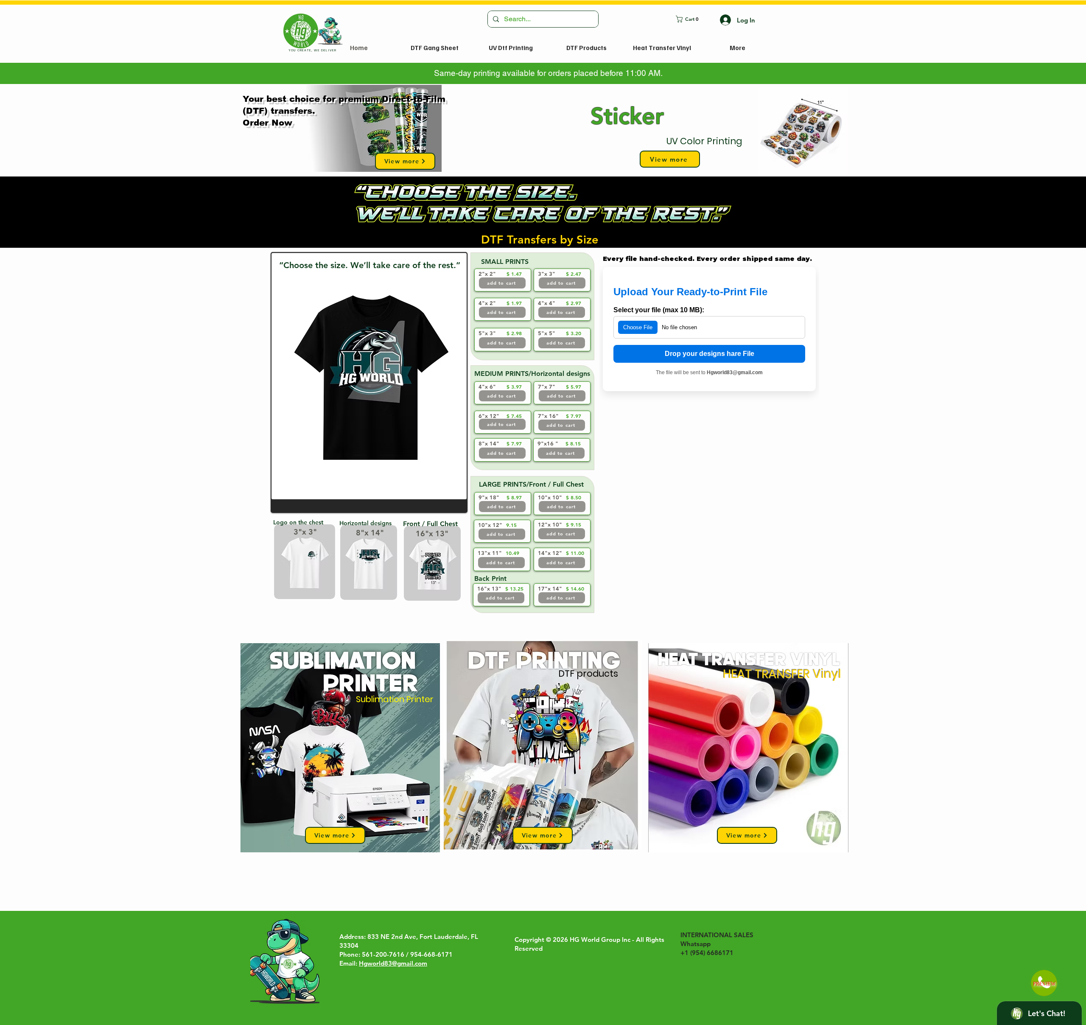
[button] (691, 19)
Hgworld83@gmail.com (393, 963)
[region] (715, 132)
